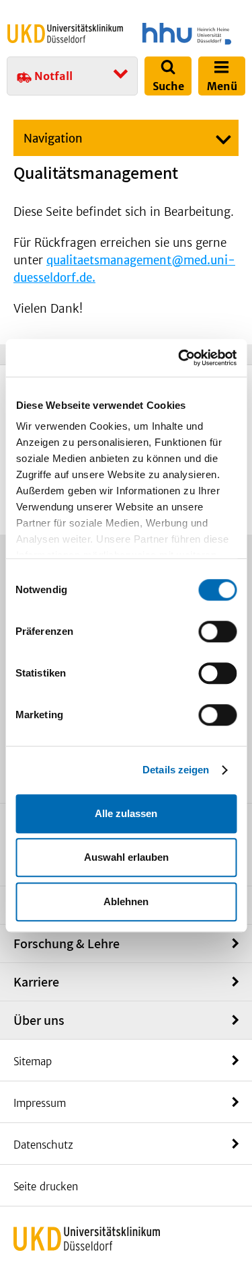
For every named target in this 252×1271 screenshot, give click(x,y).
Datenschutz (43, 1145)
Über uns (39, 1020)
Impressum (39, 1103)
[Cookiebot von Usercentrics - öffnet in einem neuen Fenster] (179, 358)
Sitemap (32, 1061)
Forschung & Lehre (66, 943)
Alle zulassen (126, 813)
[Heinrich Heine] (187, 33)
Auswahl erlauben (126, 857)
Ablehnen (126, 901)
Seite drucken (45, 1186)
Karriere (36, 982)
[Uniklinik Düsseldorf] (65, 33)
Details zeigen (175, 769)
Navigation (53, 138)
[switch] (217, 631)
